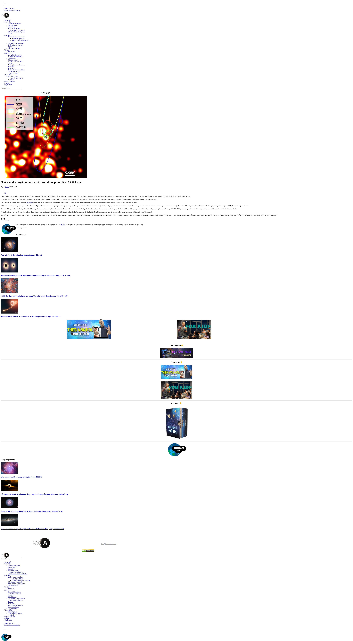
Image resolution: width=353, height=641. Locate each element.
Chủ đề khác (14, 73)
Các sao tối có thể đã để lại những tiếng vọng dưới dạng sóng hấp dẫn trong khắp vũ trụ (34, 494)
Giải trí (12, 80)
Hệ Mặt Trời (12, 58)
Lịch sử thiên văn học (15, 55)
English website (9, 81)
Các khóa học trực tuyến (16, 43)
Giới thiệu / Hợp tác (18, 38)
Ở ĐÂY (63, 224)
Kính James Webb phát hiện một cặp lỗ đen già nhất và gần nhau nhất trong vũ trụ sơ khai (35, 275)
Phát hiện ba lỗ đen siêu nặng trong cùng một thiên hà (21, 255)
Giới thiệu (7, 22)
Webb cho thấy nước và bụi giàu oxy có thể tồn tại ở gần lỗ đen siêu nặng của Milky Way (34, 296)
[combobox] (13, 88)
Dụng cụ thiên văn (14, 71)
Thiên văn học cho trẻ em (16, 37)
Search (3, 88)
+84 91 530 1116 (9, 8)
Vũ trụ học (11, 68)
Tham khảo (8, 75)
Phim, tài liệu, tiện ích (16, 78)
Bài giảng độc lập (13, 48)
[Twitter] (5, 4)
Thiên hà (11, 66)
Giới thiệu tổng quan (14, 23)
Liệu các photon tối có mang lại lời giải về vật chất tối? (21, 477)
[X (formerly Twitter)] (5, 193)
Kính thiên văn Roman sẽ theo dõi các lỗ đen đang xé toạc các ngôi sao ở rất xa (30, 316)
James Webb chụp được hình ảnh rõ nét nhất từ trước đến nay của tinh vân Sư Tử (32, 511)
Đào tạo (7, 35)
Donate (6, 83)
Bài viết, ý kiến (13, 76)
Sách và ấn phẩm (13, 28)
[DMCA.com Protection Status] (88, 551)
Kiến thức (7, 53)
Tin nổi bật (11, 52)
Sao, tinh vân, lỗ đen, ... (17, 65)
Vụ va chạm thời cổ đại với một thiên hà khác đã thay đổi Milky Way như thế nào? (32, 529)
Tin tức (6, 50)
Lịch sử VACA (12, 25)
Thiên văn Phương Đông (16, 70)
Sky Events (8, 85)
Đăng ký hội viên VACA (17, 30)
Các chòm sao (12, 60)
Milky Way (29, 202)
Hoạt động (11, 27)
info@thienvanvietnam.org (12, 10)
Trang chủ (7, 20)
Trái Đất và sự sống (16, 56)
